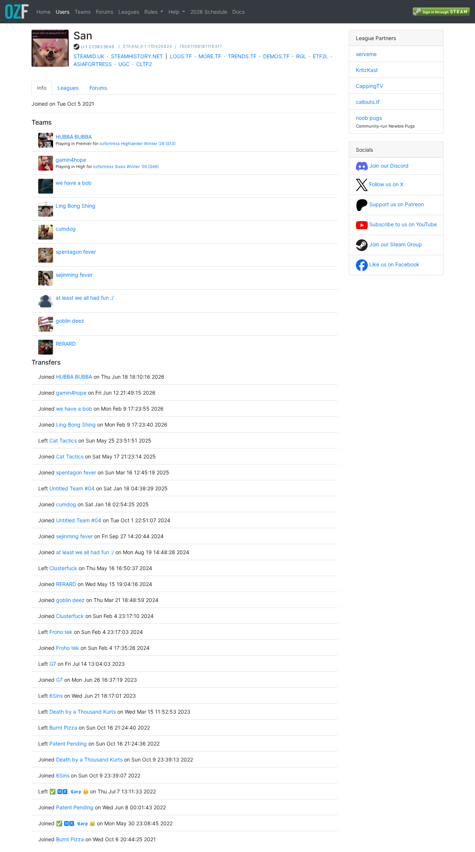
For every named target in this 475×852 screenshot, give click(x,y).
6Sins (56, 696)
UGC (124, 64)
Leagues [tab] (68, 88)
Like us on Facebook (393, 264)
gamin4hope (71, 160)
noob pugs (369, 118)
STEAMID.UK (88, 56)
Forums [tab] (98, 88)
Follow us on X (385, 184)
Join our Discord (388, 165)
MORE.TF (210, 56)
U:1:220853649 (98, 46)
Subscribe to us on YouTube (402, 224)
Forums (104, 12)
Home (43, 12)
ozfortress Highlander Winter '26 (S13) (137, 143)
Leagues (128, 12)
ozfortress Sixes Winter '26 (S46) (126, 166)
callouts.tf (368, 102)
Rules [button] (151, 12)
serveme (366, 54)
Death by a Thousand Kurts (82, 711)
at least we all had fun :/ (85, 298)
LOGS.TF (181, 56)
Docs (238, 12)
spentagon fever (76, 252)
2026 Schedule (208, 12)
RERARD (66, 344)
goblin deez (70, 321)
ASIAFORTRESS (92, 64)
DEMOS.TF (276, 56)
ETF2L (320, 56)
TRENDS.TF (242, 56)
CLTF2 (144, 64)
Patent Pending (68, 743)
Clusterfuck (64, 568)
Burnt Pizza (63, 727)
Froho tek (60, 632)
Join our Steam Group (395, 244)
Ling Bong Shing (75, 206)
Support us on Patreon (396, 204)
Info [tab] (41, 88)
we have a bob (74, 183)
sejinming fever (74, 275)
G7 (52, 664)
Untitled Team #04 (72, 488)
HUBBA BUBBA (74, 137)
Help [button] (174, 12)
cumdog (66, 229)
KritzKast (367, 70)
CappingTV (369, 86)
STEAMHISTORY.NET (137, 56)
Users (62, 12)
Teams (83, 12)
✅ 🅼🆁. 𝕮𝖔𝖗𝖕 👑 (69, 791)
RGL (301, 56)
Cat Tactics (63, 440)
